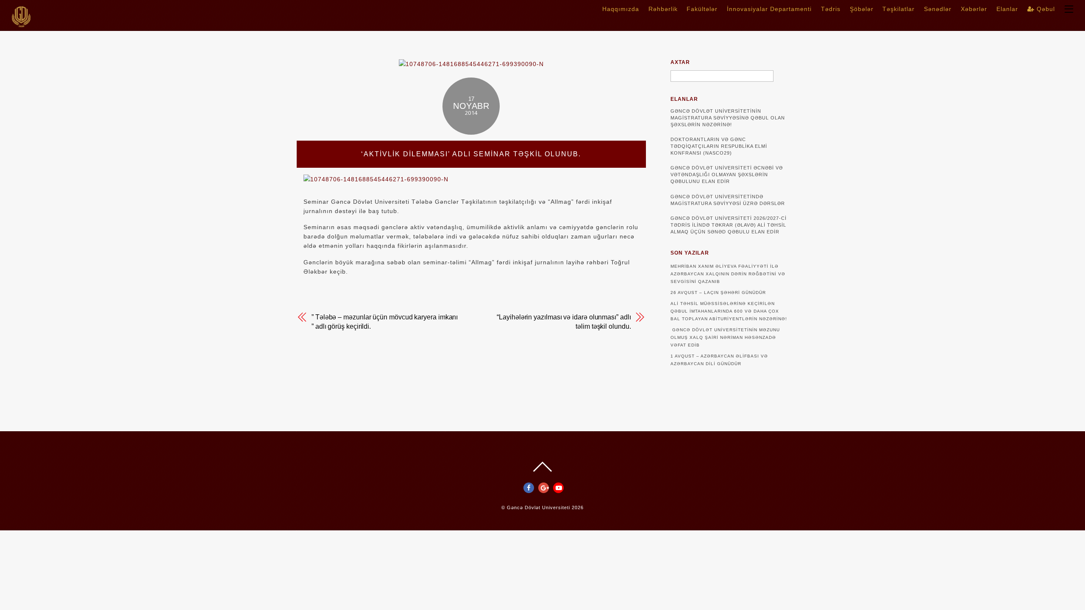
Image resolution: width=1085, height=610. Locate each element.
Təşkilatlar (898, 9)
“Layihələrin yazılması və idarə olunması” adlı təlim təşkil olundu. (564, 321)
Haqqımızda (620, 9)
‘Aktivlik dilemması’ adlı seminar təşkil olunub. (471, 154)
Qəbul (1045, 9)
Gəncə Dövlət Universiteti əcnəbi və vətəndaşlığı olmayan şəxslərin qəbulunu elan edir (726, 174)
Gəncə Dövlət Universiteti (538, 507)
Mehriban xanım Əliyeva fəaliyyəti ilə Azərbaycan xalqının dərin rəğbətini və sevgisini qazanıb (727, 274)
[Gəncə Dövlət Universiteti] (21, 24)
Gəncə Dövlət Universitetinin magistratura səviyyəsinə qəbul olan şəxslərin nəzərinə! (727, 117)
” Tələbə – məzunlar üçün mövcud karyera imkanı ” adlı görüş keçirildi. (385, 321)
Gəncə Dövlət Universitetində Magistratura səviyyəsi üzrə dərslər (727, 200)
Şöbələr (862, 9)
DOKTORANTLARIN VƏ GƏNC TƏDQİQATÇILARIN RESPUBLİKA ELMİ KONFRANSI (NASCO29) (718, 146)
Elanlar (1007, 9)
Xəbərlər (974, 9)
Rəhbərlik (663, 9)
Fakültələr (702, 9)
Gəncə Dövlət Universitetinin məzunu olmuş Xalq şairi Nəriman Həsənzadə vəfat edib (725, 337)
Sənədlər (937, 9)
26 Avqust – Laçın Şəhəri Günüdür (718, 292)
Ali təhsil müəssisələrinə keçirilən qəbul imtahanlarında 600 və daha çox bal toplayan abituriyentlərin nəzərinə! (728, 311)
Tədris (830, 9)
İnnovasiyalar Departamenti (769, 9)
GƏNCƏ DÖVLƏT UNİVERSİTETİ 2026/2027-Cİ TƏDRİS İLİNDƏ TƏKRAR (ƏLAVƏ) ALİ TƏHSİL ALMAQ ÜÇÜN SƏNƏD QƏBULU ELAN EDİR (728, 225)
